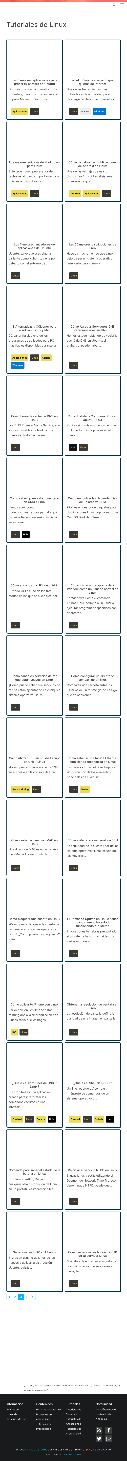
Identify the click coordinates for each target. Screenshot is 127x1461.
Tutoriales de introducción (44, 1426)
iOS (14, 1032)
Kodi (73, 447)
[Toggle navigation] (122, 5)
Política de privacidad (12, 1412)
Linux (35, 111)
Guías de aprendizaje (48, 1409)
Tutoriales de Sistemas (73, 1412)
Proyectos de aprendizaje (44, 1417)
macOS (85, 111)
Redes (84, 789)
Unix (25, 534)
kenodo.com (72, 1454)
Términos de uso (16, 1419)
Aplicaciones (19, 111)
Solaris (46, 357)
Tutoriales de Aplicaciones (73, 1421)
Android (75, 193)
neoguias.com (36, 1449)
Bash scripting (20, 789)
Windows (99, 111)
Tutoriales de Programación (74, 1431)
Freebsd (17, 1119)
